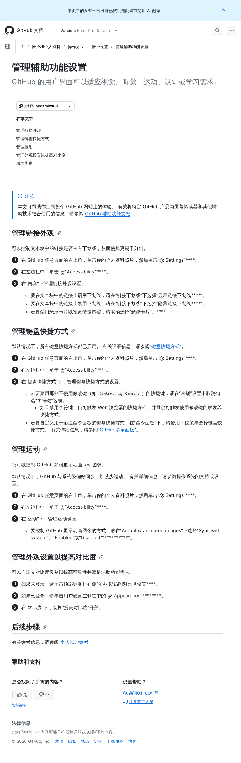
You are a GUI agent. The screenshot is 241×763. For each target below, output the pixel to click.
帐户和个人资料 (46, 46)
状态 (85, 741)
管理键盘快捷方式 (40, 331)
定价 (98, 741)
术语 (59, 741)
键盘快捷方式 (165, 346)
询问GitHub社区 (143, 692)
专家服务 (115, 741)
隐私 (72, 741)
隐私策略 (19, 705)
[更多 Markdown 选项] (70, 106)
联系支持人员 (141, 701)
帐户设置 (100, 46)
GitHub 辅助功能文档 (107, 213)
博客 (132, 741)
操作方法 (76, 46)
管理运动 (26, 449)
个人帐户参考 (74, 642)
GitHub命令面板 (117, 430)
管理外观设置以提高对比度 (54, 557)
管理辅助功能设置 (132, 46)
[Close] (224, 9)
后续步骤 (26, 627)
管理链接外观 (33, 233)
